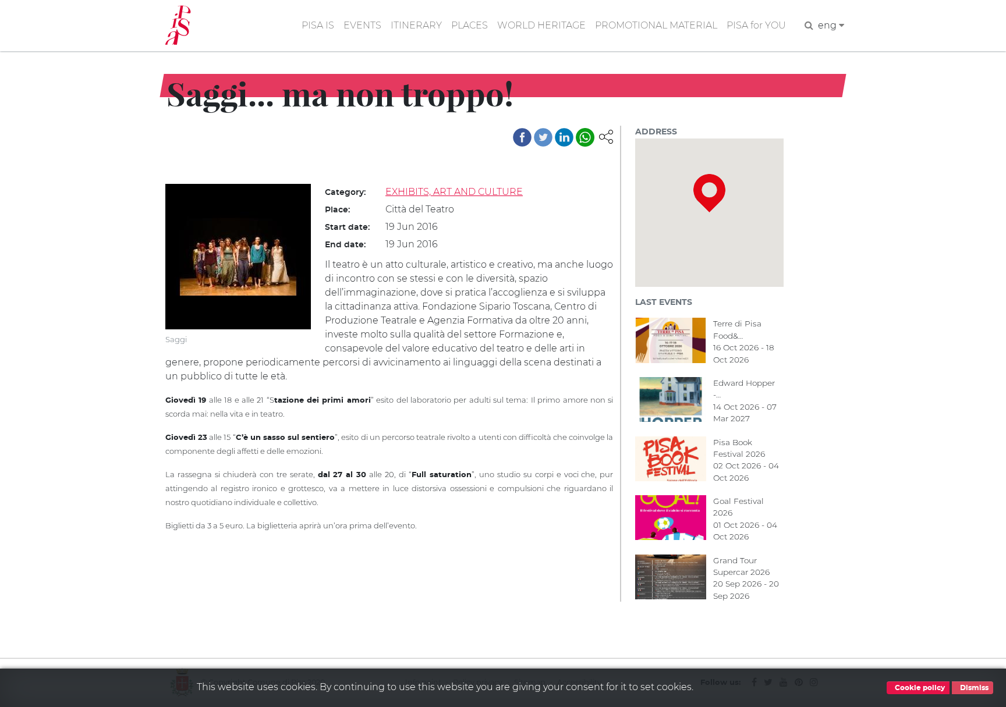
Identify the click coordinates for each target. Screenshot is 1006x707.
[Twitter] (543, 137)
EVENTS (362, 25)
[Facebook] (522, 137)
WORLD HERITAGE (541, 25)
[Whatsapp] (585, 137)
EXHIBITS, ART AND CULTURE (454, 191)
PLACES (469, 25)
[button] (606, 135)
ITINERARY (416, 25)
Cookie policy (919, 687)
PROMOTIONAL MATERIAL (656, 25)
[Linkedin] (564, 137)
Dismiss (973, 687)
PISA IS (318, 25)
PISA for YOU (756, 25)
